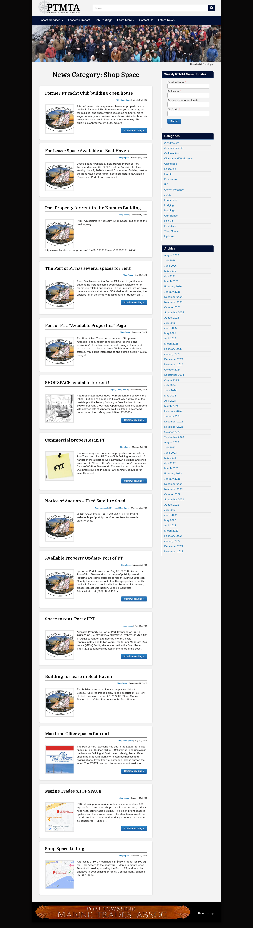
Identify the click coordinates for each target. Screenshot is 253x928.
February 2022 (173, 535)
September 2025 (174, 312)
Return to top (206, 913)
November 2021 (173, 551)
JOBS (167, 194)
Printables (170, 225)
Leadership (170, 200)
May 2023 (170, 457)
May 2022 (170, 520)
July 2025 (170, 322)
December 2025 (173, 296)
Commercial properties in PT (75, 440)
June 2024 (170, 390)
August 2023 (171, 442)
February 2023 (173, 473)
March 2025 (171, 343)
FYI (166, 184)
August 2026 (171, 255)
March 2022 (171, 530)
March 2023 (171, 468)
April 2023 (170, 463)
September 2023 (174, 437)
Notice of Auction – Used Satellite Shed (85, 501)
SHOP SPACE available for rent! (77, 382)
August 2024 (171, 379)
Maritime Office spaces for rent (77, 733)
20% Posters (171, 142)
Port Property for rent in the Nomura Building (93, 208)
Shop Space (171, 231)
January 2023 (172, 478)
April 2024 (170, 400)
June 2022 (170, 515)
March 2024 (171, 405)
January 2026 (172, 291)
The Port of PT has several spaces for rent (88, 268)
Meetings (169, 210)
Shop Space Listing (64, 848)
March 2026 (171, 281)
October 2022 (172, 494)
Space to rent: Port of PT (70, 619)
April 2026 (170, 276)
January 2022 (172, 541)
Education (170, 168)
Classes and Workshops (178, 158)
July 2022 (170, 509)
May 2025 (170, 333)
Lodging (169, 205)
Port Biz (168, 220)
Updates (169, 236)
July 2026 (170, 260)
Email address (176, 82)
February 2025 (173, 348)
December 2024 (173, 359)
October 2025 (172, 307)
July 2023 (170, 447)
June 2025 (170, 328)
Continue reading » (134, 130)
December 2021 (173, 546)
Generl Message (174, 189)
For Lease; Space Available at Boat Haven (87, 150)
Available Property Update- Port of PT (84, 558)
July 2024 (170, 385)
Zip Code (173, 109)
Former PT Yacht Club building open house (89, 93)
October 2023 (172, 431)
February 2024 (173, 411)
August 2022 (171, 504)
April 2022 (170, 525)
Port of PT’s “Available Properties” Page (85, 325)
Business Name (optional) (182, 100)
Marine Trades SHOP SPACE (73, 791)
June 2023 (170, 452)
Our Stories (171, 215)
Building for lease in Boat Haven (78, 676)
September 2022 (174, 499)
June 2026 (170, 265)
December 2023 (173, 421)
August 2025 (171, 317)
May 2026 (170, 270)
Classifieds (170, 163)
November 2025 (173, 302)
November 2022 (173, 489)
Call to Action (171, 153)
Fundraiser (170, 179)
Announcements (173, 148)
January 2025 (172, 353)
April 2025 (170, 338)
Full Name (174, 91)
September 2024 (174, 374)
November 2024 (173, 364)
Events (168, 174)
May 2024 (170, 395)
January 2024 (172, 416)
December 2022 (173, 483)
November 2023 (173, 426)
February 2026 (173, 286)
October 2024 (172, 369)
